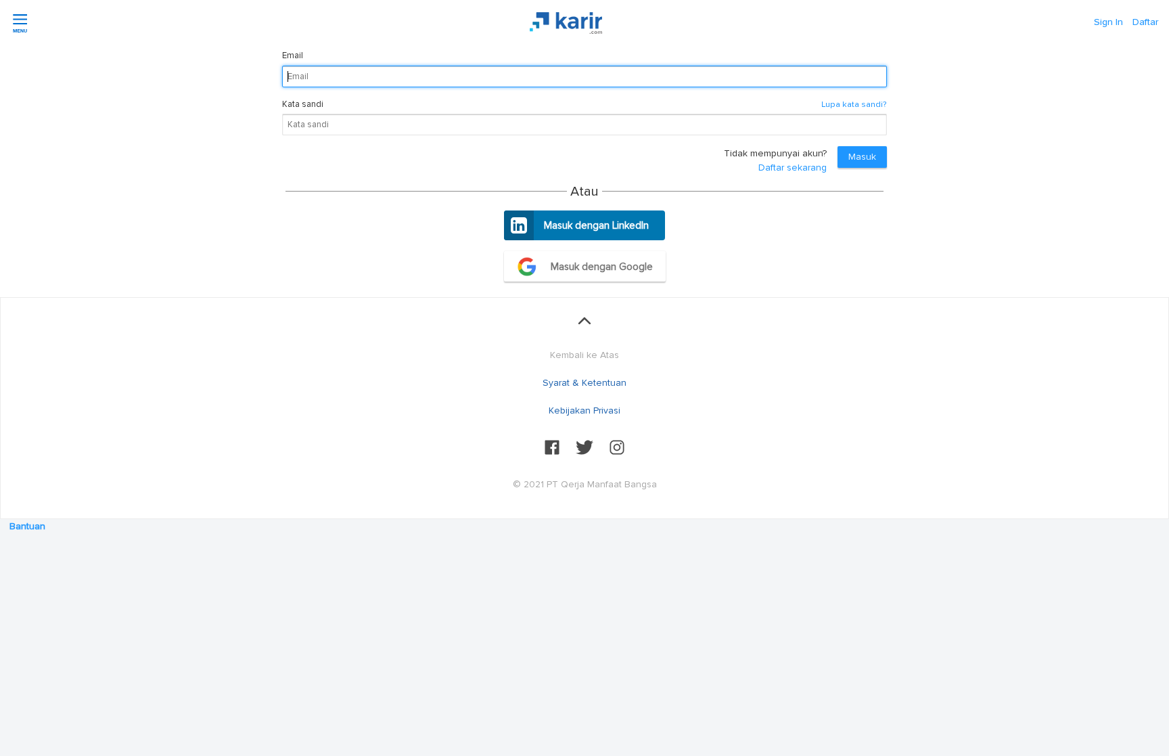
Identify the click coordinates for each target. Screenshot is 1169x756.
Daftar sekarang (792, 167)
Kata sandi (302, 104)
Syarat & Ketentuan (584, 382)
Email (292, 55)
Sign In (1108, 22)
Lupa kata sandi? (854, 104)
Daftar (1145, 22)
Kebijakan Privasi (584, 410)
